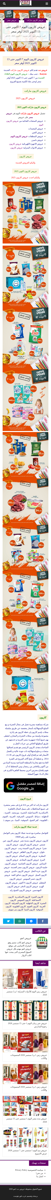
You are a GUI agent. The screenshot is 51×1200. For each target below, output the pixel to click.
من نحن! (39, 1173)
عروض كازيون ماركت (35, 20)
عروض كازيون (25, 156)
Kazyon (43, 74)
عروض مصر (11, 20)
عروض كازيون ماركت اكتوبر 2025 (31, 107)
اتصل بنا (39, 1176)
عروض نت (42, 70)
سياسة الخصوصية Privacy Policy (29, 1170)
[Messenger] (31, 921)
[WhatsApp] (20, 921)
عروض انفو (37, 36)
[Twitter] (8, 921)
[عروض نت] (25, 3)
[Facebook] (42, 921)
